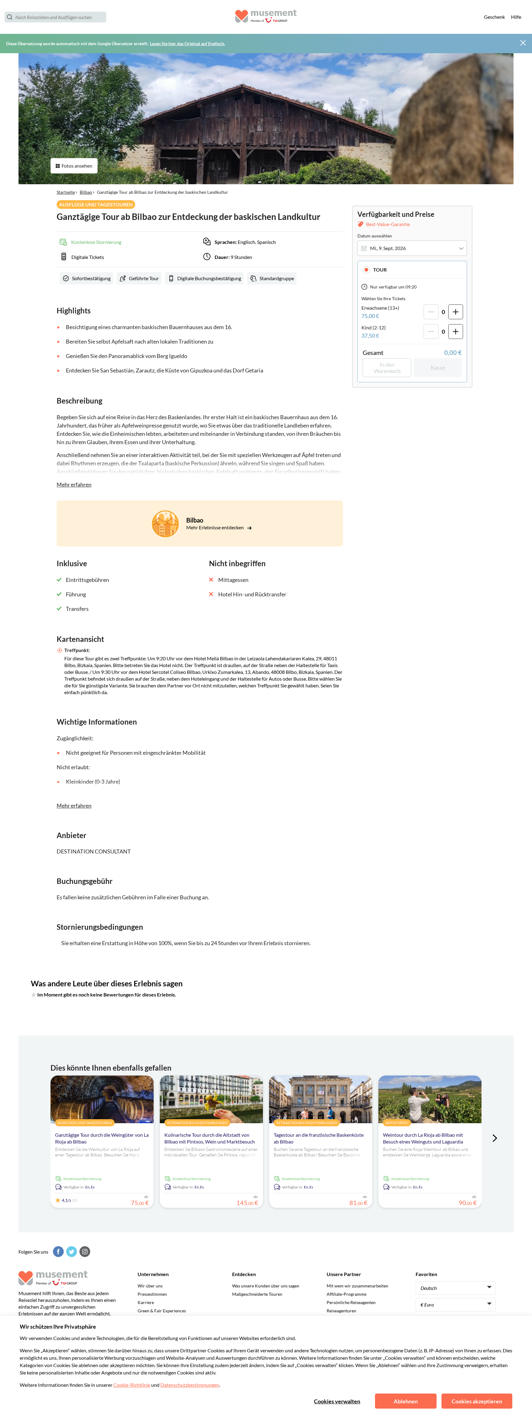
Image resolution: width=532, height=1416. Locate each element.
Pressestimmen (152, 1294)
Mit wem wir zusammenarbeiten (357, 1285)
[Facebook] (57, 1252)
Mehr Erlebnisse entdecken (215, 527)
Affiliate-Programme (346, 1294)
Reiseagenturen (341, 1310)
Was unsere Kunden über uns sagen (265, 1285)
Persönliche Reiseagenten (351, 1302)
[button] (412, 269)
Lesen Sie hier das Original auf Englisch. (187, 43)
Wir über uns (150, 1285)
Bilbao (86, 192)
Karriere (146, 1302)
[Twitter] (71, 1252)
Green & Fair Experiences (162, 1310)
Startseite (66, 192)
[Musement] (266, 17)
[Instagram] (84, 1252)
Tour (380, 269)
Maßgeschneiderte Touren (257, 1294)
